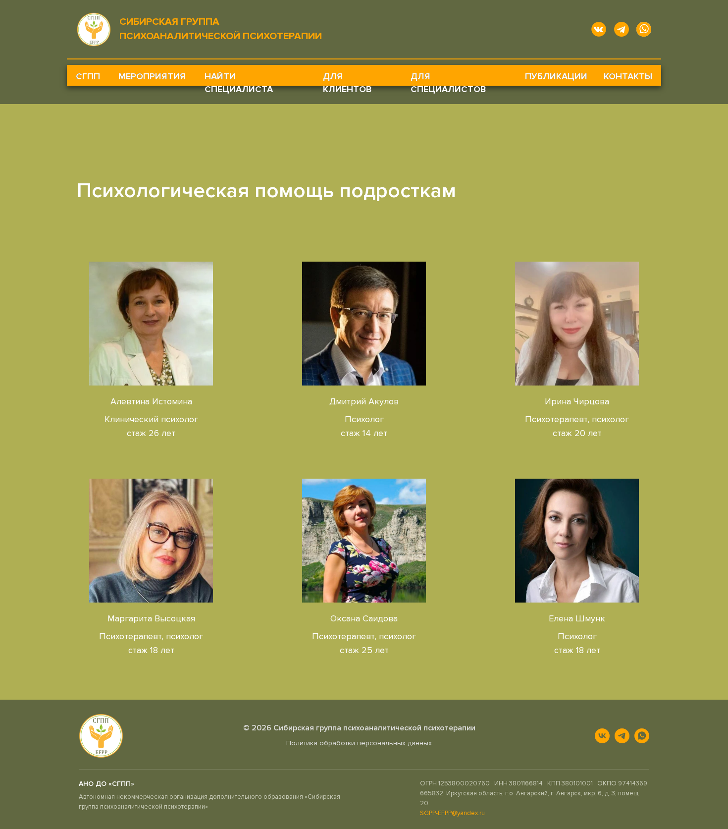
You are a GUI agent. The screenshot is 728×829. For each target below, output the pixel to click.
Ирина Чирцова (577, 401)
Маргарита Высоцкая (151, 618)
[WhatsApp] (641, 735)
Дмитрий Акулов (364, 401)
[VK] (602, 735)
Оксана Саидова (364, 618)
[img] (151, 324)
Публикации (556, 76)
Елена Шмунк (577, 618)
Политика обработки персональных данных (359, 743)
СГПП (88, 76)
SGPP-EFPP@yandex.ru (452, 813)
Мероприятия (152, 76)
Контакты (628, 76)
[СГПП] (101, 736)
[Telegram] (622, 735)
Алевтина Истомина (151, 401)
